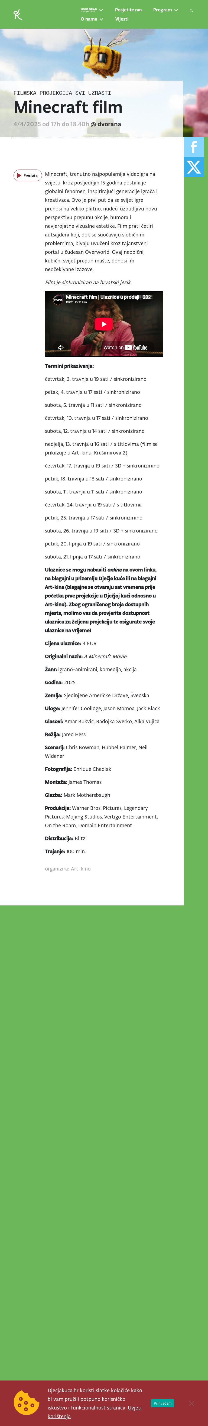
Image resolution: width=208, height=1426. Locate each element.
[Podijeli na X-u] (194, 167)
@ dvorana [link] (106, 124)
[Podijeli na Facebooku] (194, 147)
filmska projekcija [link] (43, 93)
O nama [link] (89, 19)
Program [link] (162, 10)
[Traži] (191, 10)
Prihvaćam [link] (162, 1403)
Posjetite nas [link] (128, 10)
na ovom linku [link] (139, 569)
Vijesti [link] (122, 19)
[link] (18, 14)
